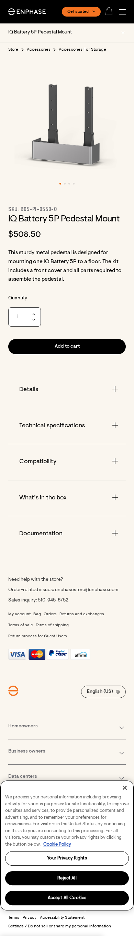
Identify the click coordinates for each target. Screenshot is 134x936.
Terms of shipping (52, 625)
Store (13, 50)
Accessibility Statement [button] (62, 918)
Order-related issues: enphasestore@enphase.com (63, 590)
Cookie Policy (57, 844)
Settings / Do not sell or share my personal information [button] (59, 926)
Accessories (39, 50)
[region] (67, 845)
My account (19, 614)
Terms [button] (13, 918)
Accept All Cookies (67, 898)
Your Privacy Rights (67, 858)
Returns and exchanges (81, 614)
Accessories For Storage (82, 50)
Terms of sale (20, 625)
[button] (124, 12)
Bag (37, 614)
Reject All (66, 878)
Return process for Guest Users (37, 636)
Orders (50, 614)
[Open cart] (111, 12)
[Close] (124, 787)
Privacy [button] (29, 918)
